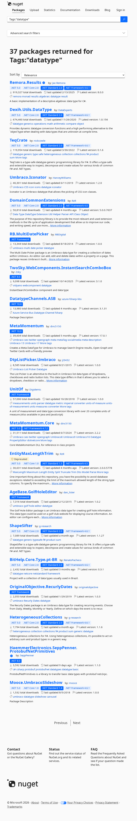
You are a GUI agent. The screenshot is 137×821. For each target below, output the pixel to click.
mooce (73, 683)
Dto (79, 472)
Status (54, 749)
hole (31, 505)
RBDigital (60, 234)
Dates (36, 600)
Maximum (32, 472)
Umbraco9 (69, 437)
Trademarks (14, 807)
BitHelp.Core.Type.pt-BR (33, 559)
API (72, 214)
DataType (30, 214)
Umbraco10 (83, 437)
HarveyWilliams (62, 177)
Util (50, 214)
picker (39, 248)
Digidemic (35, 389)
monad (26, 96)
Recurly (28, 600)
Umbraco (18, 187)
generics (28, 123)
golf (26, 505)
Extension (42, 214)
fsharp (58, 312)
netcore (28, 573)
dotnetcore (33, 440)
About (35, 802)
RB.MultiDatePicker (29, 234)
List (26, 369)
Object (84, 214)
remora (17, 96)
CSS (26, 187)
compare (71, 123)
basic (76, 669)
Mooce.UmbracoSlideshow (36, 682)
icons (38, 187)
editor (38, 505)
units (33, 403)
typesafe (37, 539)
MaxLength (19, 472)
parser (40, 403)
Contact (13, 749)
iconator (56, 187)
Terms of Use (49, 802)
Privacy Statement (106, 802)
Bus (31, 312)
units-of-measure (95, 403)
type (35, 154)
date (33, 248)
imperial (68, 403)
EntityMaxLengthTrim (31, 453)
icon (31, 187)
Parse (93, 472)
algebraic (44, 96)
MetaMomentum (27, 326)
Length (43, 472)
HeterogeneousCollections (36, 617)
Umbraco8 (56, 437)
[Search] (123, 19)
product (94, 154)
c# (14, 669)
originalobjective (88, 587)
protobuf (30, 669)
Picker (32, 369)
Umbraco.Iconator (28, 177)
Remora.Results (25, 82)
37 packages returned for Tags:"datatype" (51, 55)
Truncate (66, 472)
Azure (16, 312)
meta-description (91, 339)
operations (40, 123)
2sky (18, 272)
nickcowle (39, 140)
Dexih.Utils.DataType (31, 109)
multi (27, 248)
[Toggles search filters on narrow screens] (123, 33)
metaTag (62, 339)
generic (28, 154)
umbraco (18, 248)
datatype (55, 96)
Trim (73, 472)
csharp (20, 669)
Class (77, 214)
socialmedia (74, 339)
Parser (65, 214)
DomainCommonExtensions (37, 200)
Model (85, 472)
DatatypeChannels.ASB (33, 298)
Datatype (39, 312)
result (64, 96)
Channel (49, 312)
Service (24, 312)
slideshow (40, 696)
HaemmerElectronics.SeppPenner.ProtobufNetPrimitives (43, 649)
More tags (21, 157)
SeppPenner (27, 655)
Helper (57, 214)
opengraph (43, 339)
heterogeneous (52, 154)
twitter (32, 339)
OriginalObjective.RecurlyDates (41, 586)
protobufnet (42, 669)
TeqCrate (18, 140)
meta (53, 339)
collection (67, 154)
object (80, 123)
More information (60, 225)
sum (12, 157)
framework (53, 573)
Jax (54, 83)
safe (40, 154)
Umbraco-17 (32, 343)
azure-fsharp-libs (72, 299)
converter (79, 403)
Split (57, 472)
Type (21, 214)
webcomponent (32, 285)
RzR (74, 200)
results (35, 96)
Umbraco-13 (17, 343)
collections (80, 154)
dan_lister (69, 492)
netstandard (40, 573)
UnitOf (16, 389)
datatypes (55, 669)
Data (15, 214)
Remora (60, 83)
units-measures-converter (44, 406)
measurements (21, 403)
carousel (51, 696)
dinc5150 (55, 326)
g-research (45, 526)
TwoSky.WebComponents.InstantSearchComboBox (60, 268)
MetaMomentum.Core (32, 423)
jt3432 (66, 360)
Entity (51, 472)
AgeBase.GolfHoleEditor (33, 492)
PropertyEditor (18, 440)
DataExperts (65, 110)
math (50, 123)
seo (26, 339)
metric (59, 403)
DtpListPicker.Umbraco (33, 359)
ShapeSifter (21, 525)
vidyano (17, 285)
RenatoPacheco (72, 560)
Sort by (15, 74)
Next (76, 723)
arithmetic (59, 123)
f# (87, 154)
